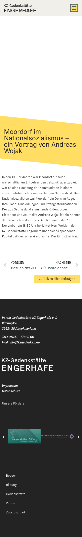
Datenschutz (11, 391)
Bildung (11, 485)
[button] (3, 436)
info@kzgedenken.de (25, 342)
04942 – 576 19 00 (21, 337)
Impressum (10, 386)
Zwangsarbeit (15, 512)
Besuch (11, 475)
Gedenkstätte (15, 494)
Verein (10, 503)
